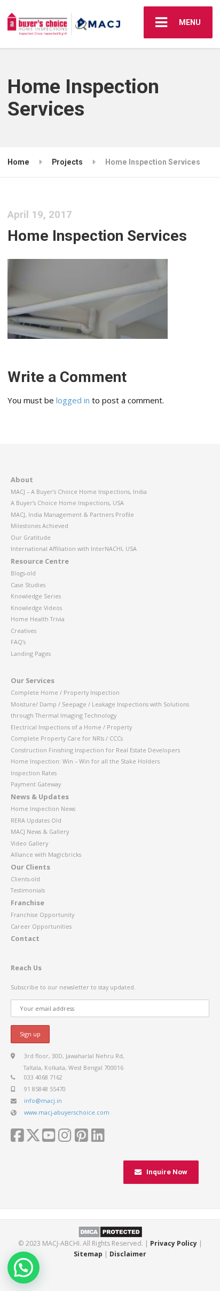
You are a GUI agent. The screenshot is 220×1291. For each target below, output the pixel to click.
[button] (23, 1268)
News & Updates (40, 796)
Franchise (27, 902)
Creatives (23, 631)
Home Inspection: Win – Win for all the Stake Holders (85, 761)
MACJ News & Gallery (40, 831)
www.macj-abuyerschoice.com (66, 1112)
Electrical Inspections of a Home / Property (71, 727)
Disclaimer (127, 1253)
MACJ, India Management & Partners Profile (72, 514)
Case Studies (28, 585)
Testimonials (28, 890)
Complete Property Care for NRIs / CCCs (67, 738)
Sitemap (88, 1253)
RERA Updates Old (36, 820)
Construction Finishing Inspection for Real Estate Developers (95, 750)
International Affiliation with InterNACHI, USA (74, 549)
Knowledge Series (36, 596)
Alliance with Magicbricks (46, 854)
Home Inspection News (43, 809)
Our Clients (30, 867)
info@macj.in (43, 1101)
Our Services (32, 680)
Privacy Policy (173, 1243)
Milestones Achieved (39, 526)
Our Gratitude (31, 537)
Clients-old (25, 879)
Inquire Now (166, 1172)
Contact (25, 938)
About (22, 479)
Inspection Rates (34, 773)
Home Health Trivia (38, 619)
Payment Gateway (36, 784)
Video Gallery (29, 843)
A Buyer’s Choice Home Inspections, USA (67, 503)
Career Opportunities (41, 926)
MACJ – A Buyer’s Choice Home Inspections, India (79, 492)
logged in (73, 400)
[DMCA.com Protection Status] (110, 1231)
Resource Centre (40, 561)
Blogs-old (23, 573)
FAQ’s (18, 642)
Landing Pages (31, 653)
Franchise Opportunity (42, 915)
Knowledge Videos (36, 608)
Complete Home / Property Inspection (65, 692)
